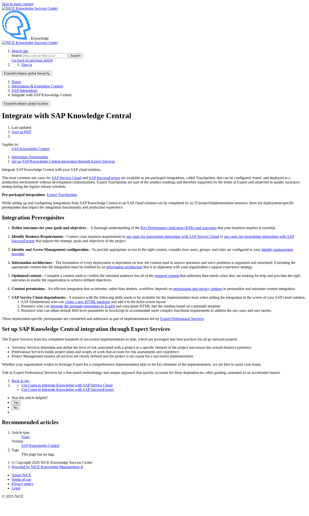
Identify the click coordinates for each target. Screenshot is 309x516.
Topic (25, 437)
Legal (16, 488)
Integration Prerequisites (30, 157)
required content (166, 276)
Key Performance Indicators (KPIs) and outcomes (179, 228)
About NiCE (21, 475)
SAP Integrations (24, 90)
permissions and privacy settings (197, 289)
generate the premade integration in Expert (82, 306)
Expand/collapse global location (26, 103)
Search (17, 55)
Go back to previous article (32, 60)
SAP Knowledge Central (30, 149)
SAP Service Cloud (66, 178)
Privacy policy (23, 484)
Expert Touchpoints (62, 195)
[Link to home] (30, 43)
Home (16, 82)
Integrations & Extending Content (37, 86)
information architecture (124, 267)
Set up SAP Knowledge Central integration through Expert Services (63, 161)
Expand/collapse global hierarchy (27, 73)
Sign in (26, 65)
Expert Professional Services (182, 319)
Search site (20, 51)
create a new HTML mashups (87, 302)
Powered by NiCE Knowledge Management (47, 467)
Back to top (20, 381)
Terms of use (21, 479)
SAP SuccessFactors (104, 178)
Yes (16, 402)
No (15, 407)
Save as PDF (21, 132)
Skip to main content (17, 4)
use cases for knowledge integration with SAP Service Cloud (172, 236)
